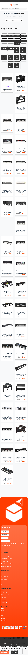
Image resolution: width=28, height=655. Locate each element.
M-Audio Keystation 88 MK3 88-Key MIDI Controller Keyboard (7, 334)
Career (2, 613)
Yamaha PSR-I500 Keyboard (7, 128)
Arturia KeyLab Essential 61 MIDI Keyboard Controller (7, 438)
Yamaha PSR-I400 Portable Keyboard (20, 231)
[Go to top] (25, 653)
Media (2, 610)
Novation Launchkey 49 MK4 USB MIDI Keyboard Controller (21, 272)
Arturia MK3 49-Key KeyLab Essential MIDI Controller (21, 417)
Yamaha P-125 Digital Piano (7, 396)
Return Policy (4, 579)
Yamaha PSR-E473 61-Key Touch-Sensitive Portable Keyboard (7, 480)
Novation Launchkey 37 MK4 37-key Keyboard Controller (7, 150)
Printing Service (4, 561)
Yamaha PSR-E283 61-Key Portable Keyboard (7, 251)
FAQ (2, 584)
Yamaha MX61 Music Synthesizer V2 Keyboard (21, 251)
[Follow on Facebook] (22, 1)
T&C (2, 574)
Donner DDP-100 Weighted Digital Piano (21, 88)
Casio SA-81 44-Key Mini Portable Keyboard (21, 293)
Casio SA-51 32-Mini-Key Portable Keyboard (7, 313)
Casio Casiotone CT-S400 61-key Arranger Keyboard (7, 171)
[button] (2, 4)
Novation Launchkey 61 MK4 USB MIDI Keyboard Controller (7, 272)
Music (5, 13)
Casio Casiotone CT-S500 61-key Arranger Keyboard (21, 171)
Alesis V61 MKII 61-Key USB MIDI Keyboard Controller (21, 459)
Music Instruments (12, 13)
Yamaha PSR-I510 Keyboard (20, 211)
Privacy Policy (4, 576)
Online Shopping (5, 556)
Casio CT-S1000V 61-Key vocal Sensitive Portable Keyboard (7, 459)
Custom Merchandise (6, 558)
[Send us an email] (25, 1)
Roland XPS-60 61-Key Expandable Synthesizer (20, 313)
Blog (2, 615)
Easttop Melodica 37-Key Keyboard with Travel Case (7, 293)
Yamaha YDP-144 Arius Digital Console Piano (21, 438)
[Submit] (25, 8)
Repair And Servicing (6, 566)
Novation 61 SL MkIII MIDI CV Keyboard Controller (20, 355)
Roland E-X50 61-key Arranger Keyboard (7, 88)
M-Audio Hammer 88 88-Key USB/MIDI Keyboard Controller (21, 376)
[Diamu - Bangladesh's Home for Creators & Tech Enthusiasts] (14, 4)
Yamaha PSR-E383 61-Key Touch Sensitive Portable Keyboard (7, 355)
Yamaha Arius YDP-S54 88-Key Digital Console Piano (21, 396)
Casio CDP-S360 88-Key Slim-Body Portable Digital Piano (7, 191)
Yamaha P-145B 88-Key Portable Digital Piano (21, 334)
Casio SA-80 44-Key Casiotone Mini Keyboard (21, 191)
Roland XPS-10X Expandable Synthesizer (21, 129)
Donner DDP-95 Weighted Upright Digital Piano (21, 108)
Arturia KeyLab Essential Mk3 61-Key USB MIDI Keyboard (7, 417)
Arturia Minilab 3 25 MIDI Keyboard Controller (7, 212)
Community (4, 618)
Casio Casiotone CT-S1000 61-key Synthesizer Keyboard (21, 150)
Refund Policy (4, 582)
